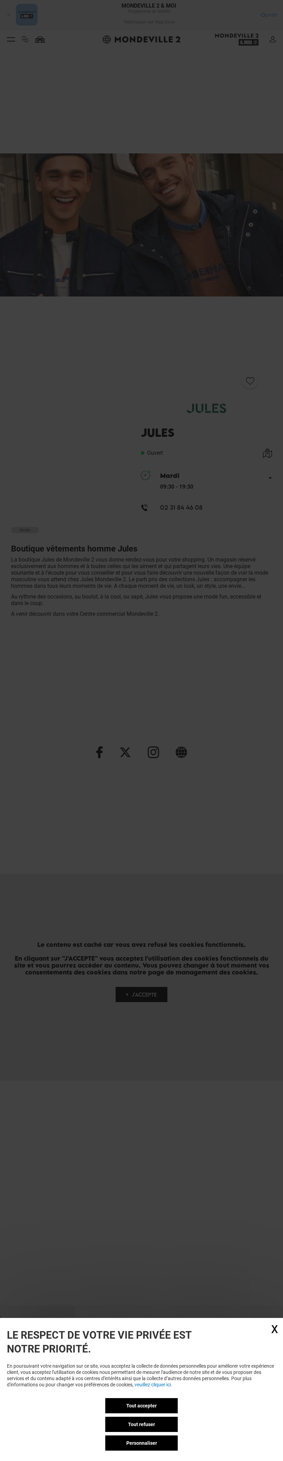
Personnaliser (141, 1443)
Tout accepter (141, 1405)
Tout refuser (141, 1424)
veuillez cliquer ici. (153, 1384)
